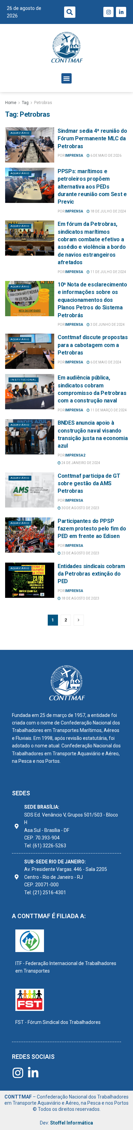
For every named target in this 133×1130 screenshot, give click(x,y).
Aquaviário (20, 132)
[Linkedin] (121, 12)
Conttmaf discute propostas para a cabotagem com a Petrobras (93, 345)
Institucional (23, 379)
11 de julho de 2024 (108, 272)
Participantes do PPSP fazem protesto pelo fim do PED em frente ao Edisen (92, 529)
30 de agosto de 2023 (80, 508)
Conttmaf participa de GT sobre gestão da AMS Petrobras (89, 484)
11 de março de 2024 (108, 410)
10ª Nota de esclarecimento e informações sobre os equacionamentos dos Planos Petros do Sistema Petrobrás (92, 300)
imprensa (74, 155)
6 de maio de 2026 (105, 155)
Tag (25, 102)
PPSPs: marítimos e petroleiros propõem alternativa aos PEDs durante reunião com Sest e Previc (92, 186)
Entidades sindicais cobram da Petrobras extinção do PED (91, 574)
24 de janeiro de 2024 (80, 463)
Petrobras (43, 102)
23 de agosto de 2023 (80, 553)
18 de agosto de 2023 (80, 598)
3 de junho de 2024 (107, 324)
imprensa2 (75, 455)
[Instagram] (108, 12)
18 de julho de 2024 (108, 211)
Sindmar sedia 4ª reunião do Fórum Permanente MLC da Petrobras (92, 139)
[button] (69, 12)
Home (10, 102)
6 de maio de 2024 (105, 362)
